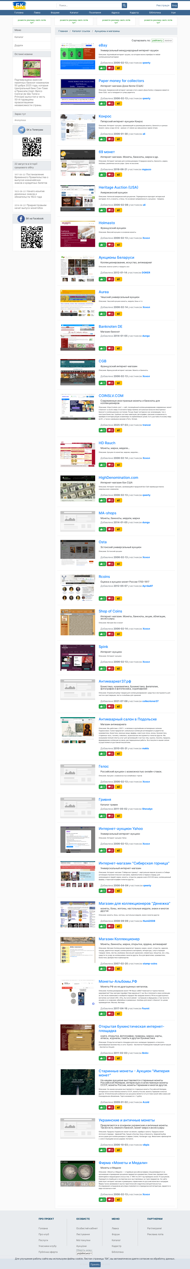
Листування (83, 1234)
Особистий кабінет (87, 1228)
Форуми (55, 12)
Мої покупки (83, 1240)
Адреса (115, 12)
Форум (116, 1234)
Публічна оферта (48, 1252)
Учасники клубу (48, 1246)
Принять (95, 1264)
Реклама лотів (155, 1234)
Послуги (43, 1240)
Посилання (95, 12)
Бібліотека (155, 12)
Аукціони (81, 1246)
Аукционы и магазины (107, 31)
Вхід (174, 5)
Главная (63, 31)
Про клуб (44, 1234)
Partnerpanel (154, 1228)
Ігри (173, 12)
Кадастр (134, 12)
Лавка (37, 12)
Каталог (74, 12)
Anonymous (20, 120)
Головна (18, 12)
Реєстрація (162, 5)
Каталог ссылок (81, 31)
